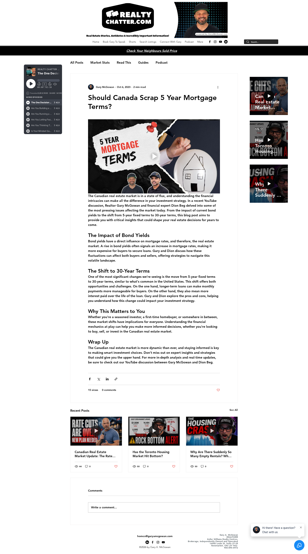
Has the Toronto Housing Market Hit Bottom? (151, 454)
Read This (124, 62)
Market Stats (100, 62)
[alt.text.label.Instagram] (215, 42)
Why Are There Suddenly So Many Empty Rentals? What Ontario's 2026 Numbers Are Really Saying (211, 454)
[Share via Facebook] (89, 379)
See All (234, 410)
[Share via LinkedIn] (107, 379)
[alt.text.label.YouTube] (220, 42)
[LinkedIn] (226, 42)
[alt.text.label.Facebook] (210, 42)
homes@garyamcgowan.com (155, 536)
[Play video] (154, 156)
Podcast (162, 62)
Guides (143, 62)
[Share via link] (116, 379)
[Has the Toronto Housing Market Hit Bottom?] (154, 431)
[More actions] (218, 87)
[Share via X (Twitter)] (98, 379)
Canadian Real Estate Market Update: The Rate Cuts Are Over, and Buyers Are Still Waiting (94, 454)
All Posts (76, 62)
